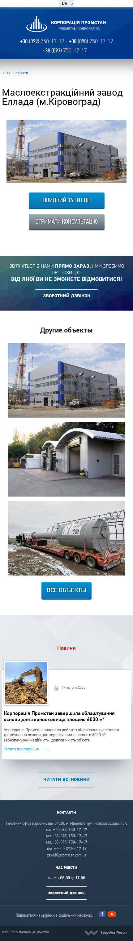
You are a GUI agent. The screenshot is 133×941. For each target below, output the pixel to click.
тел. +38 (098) (66, 836)
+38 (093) (65, 51)
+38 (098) (91, 42)
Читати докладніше (21, 749)
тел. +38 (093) (66, 830)
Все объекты (66, 591)
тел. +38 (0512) (67, 849)
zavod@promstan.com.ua (66, 855)
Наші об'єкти (17, 73)
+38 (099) (42, 42)
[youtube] (112, 915)
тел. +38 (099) (66, 842)
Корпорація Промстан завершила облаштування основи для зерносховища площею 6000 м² (59, 716)
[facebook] (102, 914)
